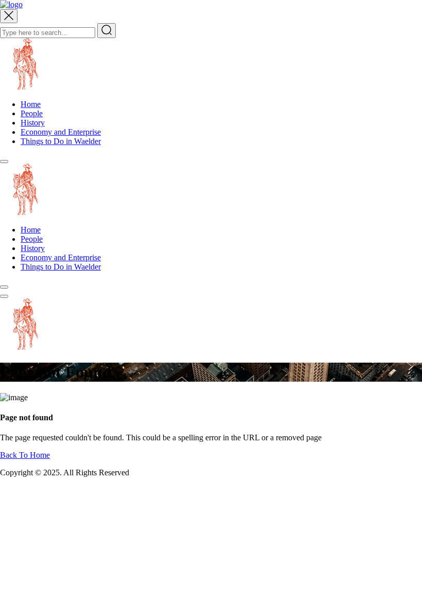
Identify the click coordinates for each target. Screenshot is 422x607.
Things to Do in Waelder (61, 141)
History (33, 122)
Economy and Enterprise (61, 132)
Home (31, 104)
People (32, 113)
